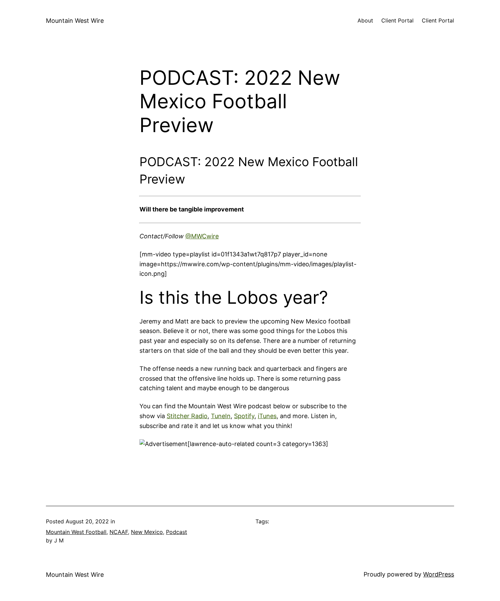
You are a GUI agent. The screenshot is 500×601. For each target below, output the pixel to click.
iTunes (267, 416)
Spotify (244, 416)
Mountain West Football (76, 531)
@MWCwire (202, 236)
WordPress (438, 574)
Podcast (176, 531)
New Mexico (147, 531)
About (365, 20)
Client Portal (397, 20)
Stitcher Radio (187, 416)
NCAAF (119, 531)
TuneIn (221, 416)
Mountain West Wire (75, 20)
